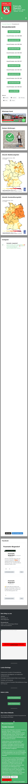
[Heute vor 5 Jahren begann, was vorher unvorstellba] (14, 440)
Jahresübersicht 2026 (14, 31)
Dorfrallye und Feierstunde (7, 680)
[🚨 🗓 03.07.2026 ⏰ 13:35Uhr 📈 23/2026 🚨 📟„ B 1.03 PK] (14, 454)
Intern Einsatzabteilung (14, 697)
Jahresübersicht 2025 (14, 40)
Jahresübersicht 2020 (14, 82)
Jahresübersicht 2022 (14, 65)
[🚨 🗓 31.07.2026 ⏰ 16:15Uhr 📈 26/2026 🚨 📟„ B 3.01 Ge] (14, 355)
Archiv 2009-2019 (14, 91)
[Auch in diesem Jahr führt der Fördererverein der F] (14, 341)
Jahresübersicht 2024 (14, 48)
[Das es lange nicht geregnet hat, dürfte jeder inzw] (14, 313)
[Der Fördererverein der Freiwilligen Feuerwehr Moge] (14, 285)
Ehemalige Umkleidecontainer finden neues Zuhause (13, 678)
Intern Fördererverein (14, 703)
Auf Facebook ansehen (9, 598)
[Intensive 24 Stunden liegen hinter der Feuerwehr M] (14, 257)
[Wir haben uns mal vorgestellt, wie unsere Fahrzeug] (14, 327)
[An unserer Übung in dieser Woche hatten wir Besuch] (14, 397)
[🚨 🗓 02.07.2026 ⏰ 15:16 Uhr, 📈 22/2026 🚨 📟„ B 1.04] (14, 468)
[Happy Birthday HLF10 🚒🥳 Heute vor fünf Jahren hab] (14, 426)
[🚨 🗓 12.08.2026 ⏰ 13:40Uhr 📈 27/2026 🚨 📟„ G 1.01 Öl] (14, 299)
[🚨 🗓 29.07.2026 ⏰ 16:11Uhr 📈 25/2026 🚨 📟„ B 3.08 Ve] (14, 369)
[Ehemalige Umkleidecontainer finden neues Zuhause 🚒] (14, 383)
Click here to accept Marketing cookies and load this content (14, 645)
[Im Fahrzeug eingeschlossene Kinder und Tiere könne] (14, 510)
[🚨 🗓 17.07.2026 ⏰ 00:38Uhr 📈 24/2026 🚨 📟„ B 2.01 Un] (14, 411)
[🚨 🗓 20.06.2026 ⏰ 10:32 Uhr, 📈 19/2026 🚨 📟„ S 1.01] (14, 524)
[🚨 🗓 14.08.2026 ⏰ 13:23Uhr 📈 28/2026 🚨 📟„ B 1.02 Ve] (14, 271)
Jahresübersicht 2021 (14, 74)
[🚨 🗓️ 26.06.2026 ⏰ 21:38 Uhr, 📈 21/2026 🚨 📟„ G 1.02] (14, 482)
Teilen (22, 598)
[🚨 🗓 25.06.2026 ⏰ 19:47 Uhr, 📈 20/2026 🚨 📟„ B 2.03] (14, 496)
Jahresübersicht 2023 (14, 57)
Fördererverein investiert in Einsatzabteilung (11, 672)
